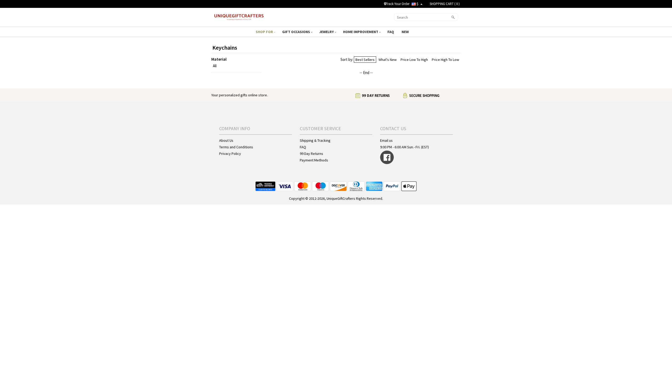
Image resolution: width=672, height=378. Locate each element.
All (215, 65)
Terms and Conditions (236, 147)
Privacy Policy (230, 153)
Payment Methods (314, 160)
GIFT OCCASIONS (296, 31)
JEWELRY (327, 31)
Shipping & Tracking (315, 140)
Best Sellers (365, 59)
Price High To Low (445, 59)
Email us (386, 140)
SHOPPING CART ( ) (445, 4)
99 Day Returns (311, 153)
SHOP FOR (265, 31)
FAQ (391, 31)
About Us (226, 140)
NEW (406, 31)
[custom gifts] (239, 16)
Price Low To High (414, 59)
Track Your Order (398, 4)
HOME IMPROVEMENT (361, 31)
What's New (388, 59)
